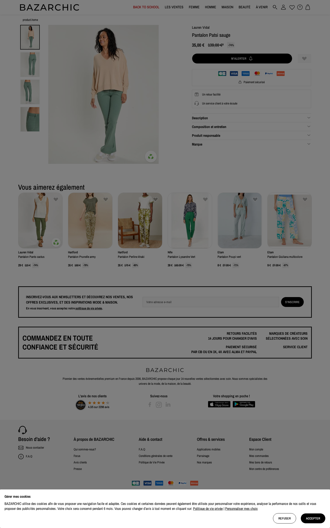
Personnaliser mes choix (241, 508)
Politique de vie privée (208, 508)
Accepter (313, 518)
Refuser (284, 518)
